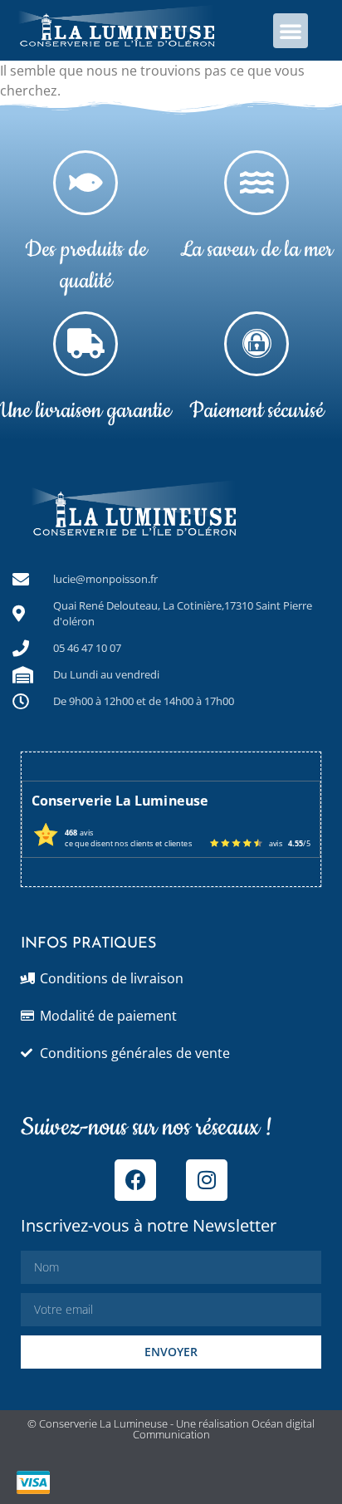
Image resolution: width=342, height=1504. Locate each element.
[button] (290, 30)
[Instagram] (206, 1180)
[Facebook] (135, 1180)
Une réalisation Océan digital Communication (224, 1429)
